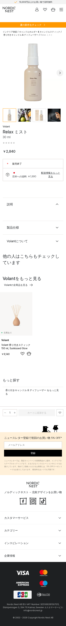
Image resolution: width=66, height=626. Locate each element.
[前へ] (6, 72)
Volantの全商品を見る (16, 284)
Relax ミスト (46, 35)
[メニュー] (61, 9)
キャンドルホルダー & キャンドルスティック (39, 31)
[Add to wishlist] (22, 353)
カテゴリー (11, 530)
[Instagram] (33, 501)
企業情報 (9, 555)
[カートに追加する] (29, 353)
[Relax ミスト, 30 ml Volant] (33, 72)
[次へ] (60, 72)
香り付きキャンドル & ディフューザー (20, 35)
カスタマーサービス (16, 518)
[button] (9, 143)
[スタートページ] (9, 9)
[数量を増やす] (14, 412)
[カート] (53, 9)
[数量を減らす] (5, 412)
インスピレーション (16, 543)
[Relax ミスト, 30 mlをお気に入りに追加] (60, 412)
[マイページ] (37, 9)
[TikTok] (43, 501)
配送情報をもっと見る (50, 174)
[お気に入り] (45, 9)
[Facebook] (23, 501)
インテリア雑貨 (10, 31)
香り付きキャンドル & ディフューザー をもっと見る (32, 392)
